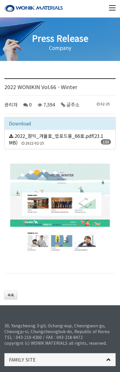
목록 (11, 294)
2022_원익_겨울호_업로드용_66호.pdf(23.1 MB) (56, 139)
